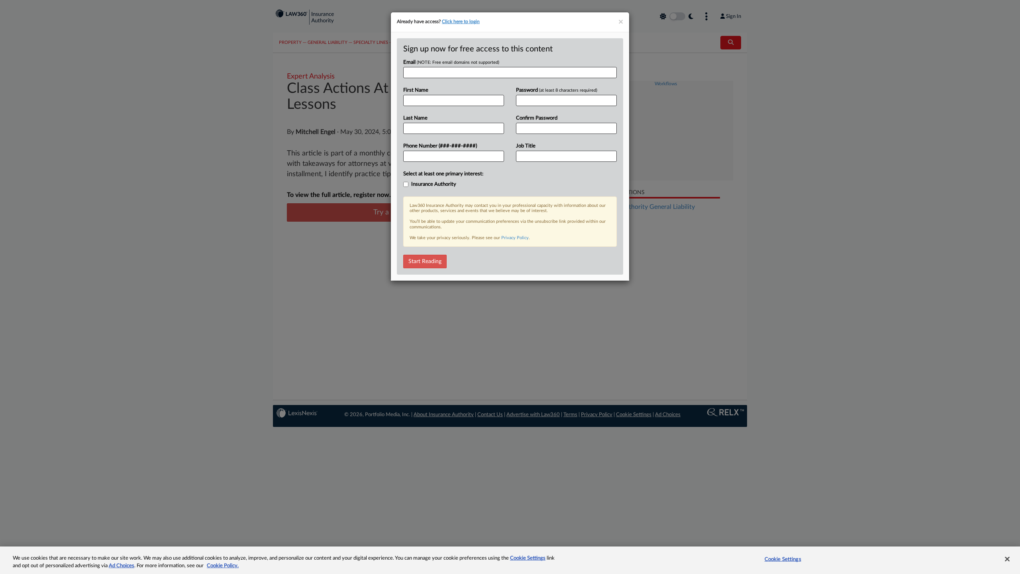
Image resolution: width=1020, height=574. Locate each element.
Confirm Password (536, 118)
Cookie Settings (527, 558)
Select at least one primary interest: (443, 174)
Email (451, 62)
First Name (415, 90)
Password (556, 90)
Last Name (415, 118)
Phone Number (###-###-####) (440, 146)
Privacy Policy (515, 238)
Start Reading (424, 261)
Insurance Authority (433, 184)
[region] (510, 560)
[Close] (1007, 559)
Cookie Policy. (223, 565)
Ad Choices (121, 565)
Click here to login (461, 21)
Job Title (526, 146)
